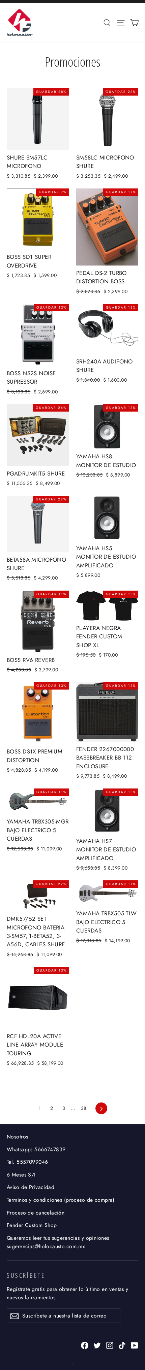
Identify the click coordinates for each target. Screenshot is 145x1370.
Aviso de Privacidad (30, 1187)
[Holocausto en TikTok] (122, 1344)
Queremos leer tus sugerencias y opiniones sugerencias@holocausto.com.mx (58, 1242)
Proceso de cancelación (35, 1213)
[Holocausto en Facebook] (84, 1344)
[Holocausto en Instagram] (109, 1344)
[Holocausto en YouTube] (134, 1344)
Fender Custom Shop (32, 1225)
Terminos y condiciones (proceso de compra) (61, 1200)
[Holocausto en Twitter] (97, 1344)
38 (84, 1108)
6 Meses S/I (21, 1175)
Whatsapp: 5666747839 (36, 1149)
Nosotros (17, 1136)
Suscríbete (26, 1275)
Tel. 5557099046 (27, 1162)
